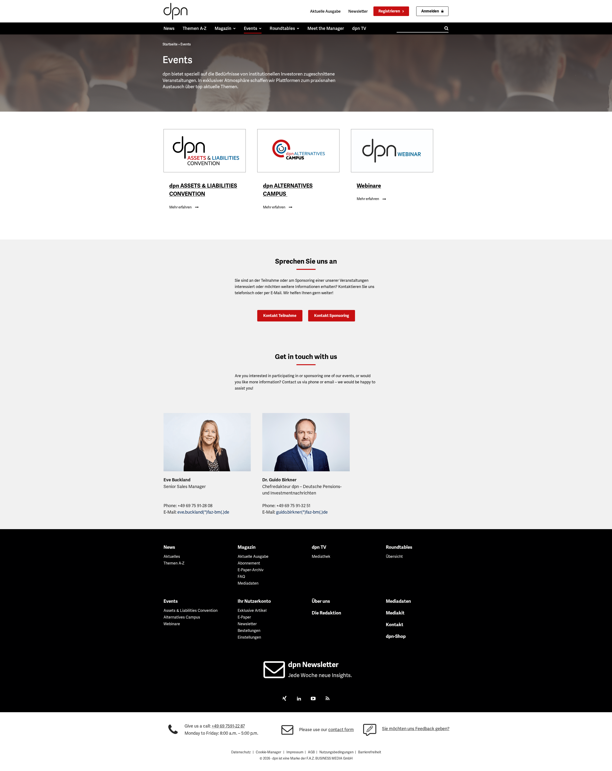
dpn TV (319, 547)
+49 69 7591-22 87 (228, 726)
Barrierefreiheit (369, 752)
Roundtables (399, 547)
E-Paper (244, 617)
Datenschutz (241, 752)
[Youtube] (313, 699)
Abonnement (249, 563)
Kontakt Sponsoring (331, 315)
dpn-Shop (396, 636)
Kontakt (394, 625)
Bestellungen (249, 630)
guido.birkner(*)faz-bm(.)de (302, 512)
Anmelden (430, 11)
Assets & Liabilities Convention (191, 610)
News (169, 547)
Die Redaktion (326, 613)
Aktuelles (172, 556)
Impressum (294, 752)
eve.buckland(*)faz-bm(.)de (203, 512)
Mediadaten (248, 583)
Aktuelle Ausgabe (325, 11)
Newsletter (358, 11)
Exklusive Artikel (252, 610)
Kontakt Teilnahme (279, 315)
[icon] (274, 675)
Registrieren (389, 11)
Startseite (170, 44)
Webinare (172, 623)
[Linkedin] (299, 699)
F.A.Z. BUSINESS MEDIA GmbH (329, 758)
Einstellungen (249, 637)
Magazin (247, 547)
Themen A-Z (174, 563)
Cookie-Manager (268, 752)
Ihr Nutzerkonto (254, 601)
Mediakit (395, 613)
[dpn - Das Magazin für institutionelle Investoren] (175, 11)
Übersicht (394, 556)
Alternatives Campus (182, 617)
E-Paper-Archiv (250, 569)
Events (171, 601)
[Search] (446, 28)
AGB (311, 752)
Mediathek (321, 556)
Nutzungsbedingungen (336, 752)
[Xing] (284, 699)
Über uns (321, 601)
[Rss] (327, 699)
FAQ (241, 576)
